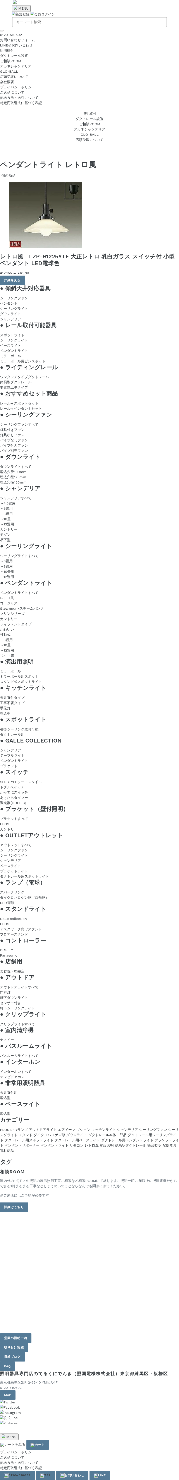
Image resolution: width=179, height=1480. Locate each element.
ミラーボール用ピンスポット (22, 361)
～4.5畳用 (7, 503)
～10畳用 (7, 571)
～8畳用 (6, 514)
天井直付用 (8, 1093)
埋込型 (5, 713)
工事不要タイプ (12, 703)
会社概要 (7, 82)
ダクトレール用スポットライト (24, 876)
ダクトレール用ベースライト (77, 1140)
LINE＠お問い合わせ (16, 45)
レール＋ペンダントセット (21, 408)
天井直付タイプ (12, 698)
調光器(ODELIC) (13, 803)
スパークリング (12, 892)
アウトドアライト (43, 1130)
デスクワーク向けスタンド (21, 929)
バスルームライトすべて (19, 1056)
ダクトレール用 (12, 734)
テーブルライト (12, 755)
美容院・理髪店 (12, 971)
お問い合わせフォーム (17, 40)
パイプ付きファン (14, 445)
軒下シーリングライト (17, 1008)
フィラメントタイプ (15, 624)
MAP (7, 1395)
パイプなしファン (14, 440)
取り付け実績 (14, 1347)
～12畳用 (7, 524)
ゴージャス (8, 603)
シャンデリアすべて (15, 498)
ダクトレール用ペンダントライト (127, 1140)
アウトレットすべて (15, 845)
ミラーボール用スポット (19, 676)
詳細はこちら (14, 1207)
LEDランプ (19, 1130)
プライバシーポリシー (17, 87)
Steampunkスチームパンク (22, 608)
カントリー (8, 529)
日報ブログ (12, 1356)
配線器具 (169, 1145)
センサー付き (10, 1003)
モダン (5, 535)
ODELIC (6, 950)
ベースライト (10, 345)
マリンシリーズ (12, 614)
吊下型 (5, 540)
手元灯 (5, 708)
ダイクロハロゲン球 (49, 1135)
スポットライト (12, 335)
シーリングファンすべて (19, 424)
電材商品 (7, 1151)
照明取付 (7, 50)
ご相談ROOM (10, 61)
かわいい (7, 629)
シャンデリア (10, 319)
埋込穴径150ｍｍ (13, 482)
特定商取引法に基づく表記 (21, 103)
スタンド (26, 1135)
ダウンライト (10, 314)
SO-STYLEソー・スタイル (21, 782)
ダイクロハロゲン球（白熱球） (24, 897)
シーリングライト (14, 309)
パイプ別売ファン (14, 451)
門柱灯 (5, 992)
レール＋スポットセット (19, 403)
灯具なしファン (12, 435)
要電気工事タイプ (14, 387)
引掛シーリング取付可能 (19, 729)
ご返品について (12, 92)
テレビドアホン (12, 1077)
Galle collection (13, 919)
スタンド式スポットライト (21, 682)
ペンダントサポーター (22, 1145)
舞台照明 (154, 1145)
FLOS (4, 824)
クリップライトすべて (17, 1024)
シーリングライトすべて (19, 556)
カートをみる (14, 1444)
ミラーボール (10, 356)
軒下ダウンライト (14, 998)
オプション (81, 1130)
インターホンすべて (15, 1072)
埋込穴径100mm (13, 472)
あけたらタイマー (14, 798)
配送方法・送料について (19, 98)
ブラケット (8, 766)
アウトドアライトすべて (19, 987)
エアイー (65, 1130)
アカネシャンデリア (15, 66)
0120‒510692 (11, 35)
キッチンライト (103, 1130)
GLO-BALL (9, 71)
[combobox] (89, 22)
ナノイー (7, 1040)
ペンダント (8, 303)
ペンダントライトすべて (19, 593)
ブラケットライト (14, 871)
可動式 (5, 635)
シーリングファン (14, 298)
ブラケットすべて (14, 819)
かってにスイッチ (14, 792)
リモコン (77, 1145)
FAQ (7, 1366)
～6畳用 (6, 508)
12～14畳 (7, 655)
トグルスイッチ (12, 787)
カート (40, 1444)
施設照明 (107, 1145)
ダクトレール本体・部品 (107, 1135)
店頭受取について (14, 77)
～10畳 (5, 519)
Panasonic (8, 955)
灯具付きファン (12, 430)
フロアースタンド (14, 934)
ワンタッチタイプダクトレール (24, 377)
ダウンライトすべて (15, 467)
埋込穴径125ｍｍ (13, 477)
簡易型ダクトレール (15, 382)
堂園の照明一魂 (15, 1338)
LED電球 (7, 903)
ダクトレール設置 (14, 56)
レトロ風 (7, 598)
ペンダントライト (14, 351)
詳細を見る (12, 280)
